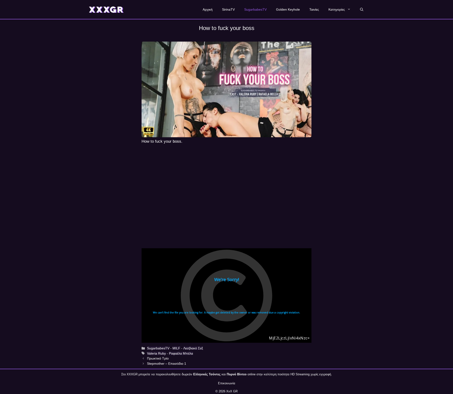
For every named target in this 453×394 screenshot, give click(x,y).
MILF (176, 348)
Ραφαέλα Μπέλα (181, 353)
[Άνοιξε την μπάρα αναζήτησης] (361, 9)
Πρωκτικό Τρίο (158, 358)
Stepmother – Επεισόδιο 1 (166, 363)
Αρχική (208, 9)
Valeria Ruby (156, 353)
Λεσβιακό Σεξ (193, 348)
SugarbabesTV (255, 9)
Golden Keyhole (288, 9)
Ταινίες (314, 9)
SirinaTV (228, 9)
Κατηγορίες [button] (336, 9)
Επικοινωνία (226, 383)
